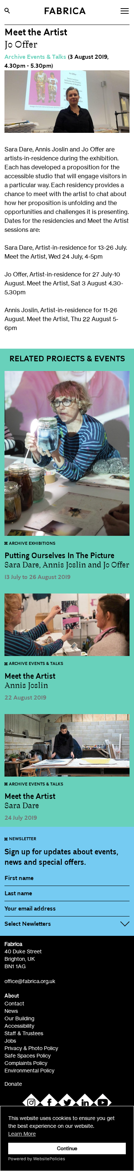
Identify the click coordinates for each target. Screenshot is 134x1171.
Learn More (22, 1133)
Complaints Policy (25, 1063)
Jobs (10, 1040)
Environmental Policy (29, 1070)
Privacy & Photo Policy (31, 1048)
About (11, 996)
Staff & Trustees (23, 1033)
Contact (14, 1003)
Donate (13, 1084)
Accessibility (19, 1026)
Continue (67, 1148)
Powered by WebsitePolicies (36, 1158)
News (11, 1011)
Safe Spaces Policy (27, 1055)
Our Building (19, 1018)
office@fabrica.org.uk (29, 981)
